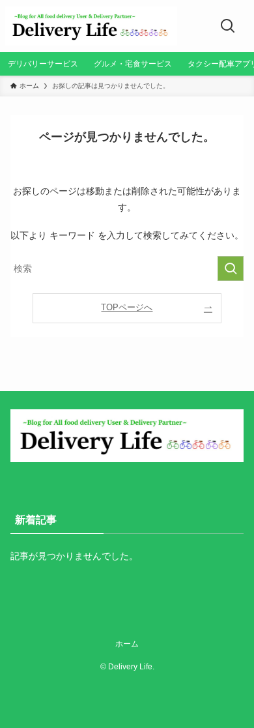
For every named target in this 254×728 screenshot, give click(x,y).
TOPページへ (126, 307)
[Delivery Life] (91, 26)
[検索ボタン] (228, 26)
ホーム (127, 643)
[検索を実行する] (231, 268)
